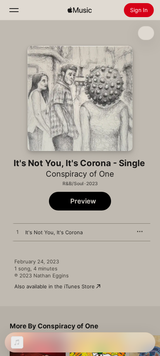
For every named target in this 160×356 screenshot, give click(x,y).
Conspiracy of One (80, 174)
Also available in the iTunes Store (54, 286)
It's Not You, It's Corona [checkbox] (54, 232)
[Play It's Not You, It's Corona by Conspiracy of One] (17, 232)
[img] (80, 10)
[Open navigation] (14, 10)
